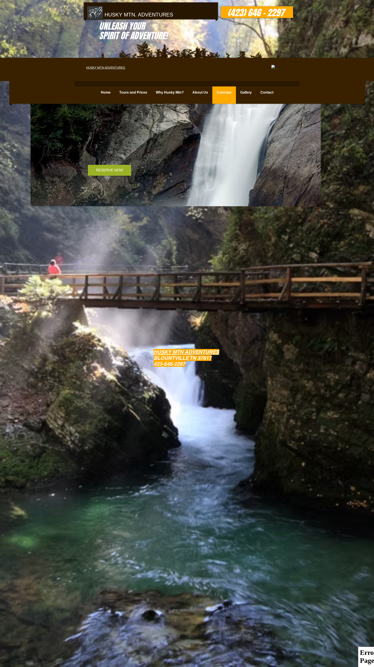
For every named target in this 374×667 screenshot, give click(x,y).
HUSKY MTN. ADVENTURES (139, 15)
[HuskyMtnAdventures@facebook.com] (274, 67)
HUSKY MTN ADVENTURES (106, 67)
